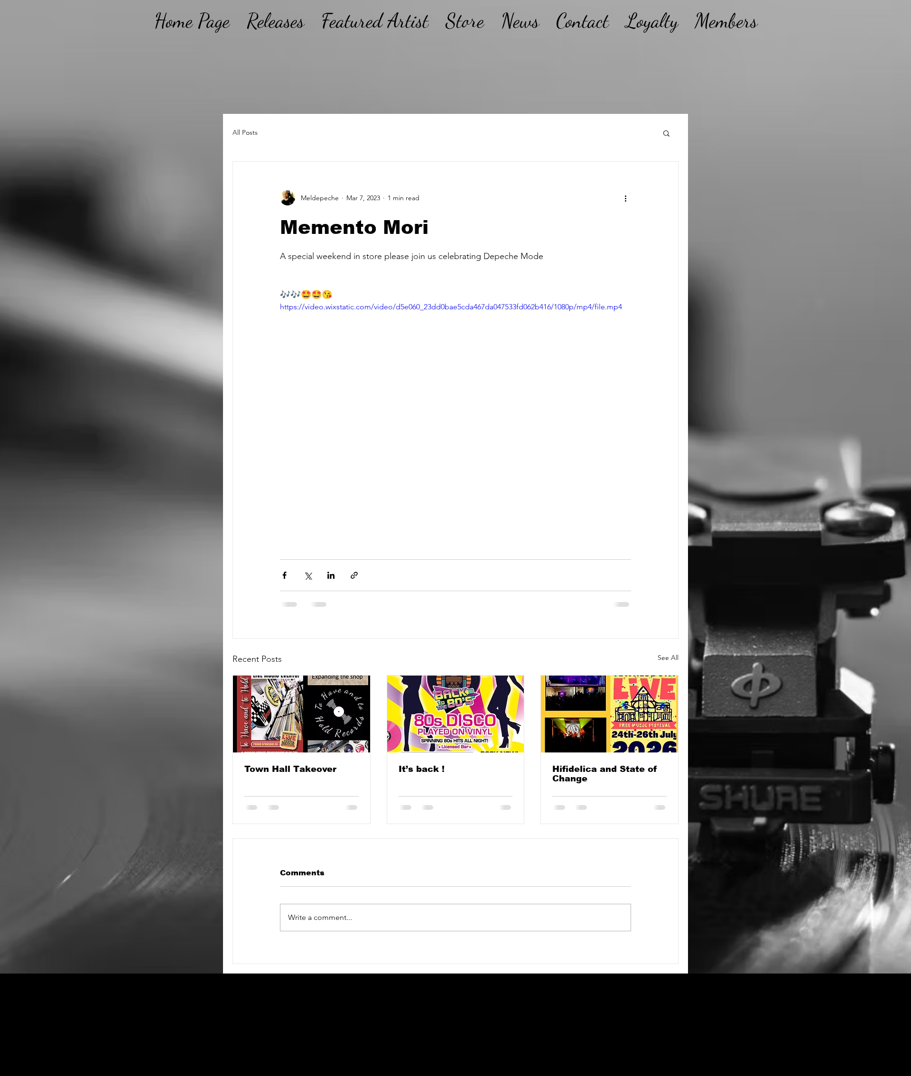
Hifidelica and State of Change (604, 773)
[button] (666, 133)
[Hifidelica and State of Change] (609, 714)
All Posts (245, 132)
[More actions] (625, 198)
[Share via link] (354, 575)
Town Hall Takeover (290, 769)
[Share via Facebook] (284, 575)
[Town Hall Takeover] (301, 714)
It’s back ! (422, 769)
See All (668, 657)
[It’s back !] (455, 714)
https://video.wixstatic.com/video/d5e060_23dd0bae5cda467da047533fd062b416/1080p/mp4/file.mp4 (451, 306)
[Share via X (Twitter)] (307, 575)
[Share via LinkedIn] (330, 575)
